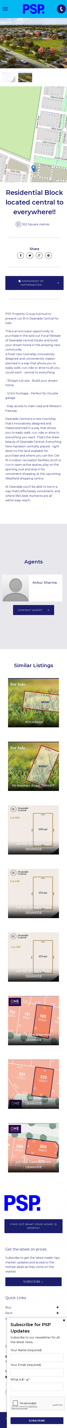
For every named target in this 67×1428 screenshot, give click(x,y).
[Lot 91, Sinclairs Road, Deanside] (33, 43)
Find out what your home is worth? (33, 1226)
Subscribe (32, 1281)
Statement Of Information (32, 283)
